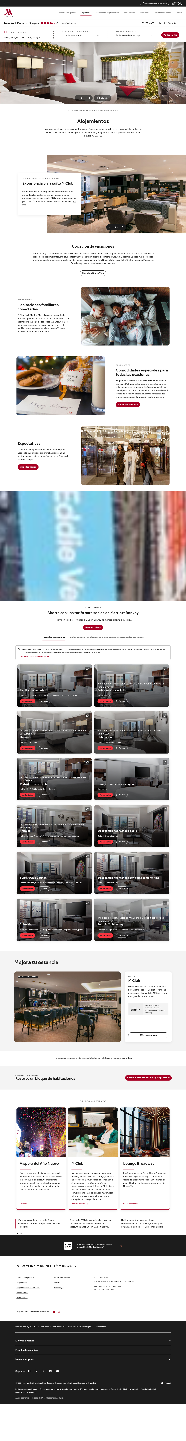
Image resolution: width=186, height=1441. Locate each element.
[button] (154, 3)
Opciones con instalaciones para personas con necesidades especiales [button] (130, 685)
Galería (179, 13)
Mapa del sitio (20, 1392)
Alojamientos (86, 13)
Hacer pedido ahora (128, 404)
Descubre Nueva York (93, 273)
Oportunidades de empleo (49, 1389)
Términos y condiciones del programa (94, 1389)
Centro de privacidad (119, 1389)
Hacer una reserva (130, 1204)
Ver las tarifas (27, 701)
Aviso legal (58, 1287)
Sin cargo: (107, 1287)
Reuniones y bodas (163, 13)
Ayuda (31, 1392)
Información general (67, 13)
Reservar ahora (93, 627)
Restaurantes (129, 13)
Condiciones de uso (69, 1389)
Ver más (44, 701)
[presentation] (115, 227)
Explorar (23, 1204)
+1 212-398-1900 (170, 23)
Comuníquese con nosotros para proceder (148, 1077)
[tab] (53, 637)
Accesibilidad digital (148, 1389)
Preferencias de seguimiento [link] (26, 1389)
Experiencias (144, 13)
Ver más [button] (98, 136)
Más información (28, 467)
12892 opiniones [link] (68, 23)
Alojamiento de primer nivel (107, 13)
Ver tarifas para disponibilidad (33, 656)
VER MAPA (149, 23)
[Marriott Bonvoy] (176, 3)
